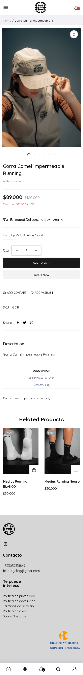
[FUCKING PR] (40, 8)
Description (41, 371)
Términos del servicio (18, 606)
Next (75, 469)
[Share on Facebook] (17, 322)
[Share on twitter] (24, 322)
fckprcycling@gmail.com (21, 571)
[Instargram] (5, 544)
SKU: (6, 307)
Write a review (12, 181)
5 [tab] (49, 155)
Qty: (6, 250)
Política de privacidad (19, 596)
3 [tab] (39, 155)
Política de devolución (19, 601)
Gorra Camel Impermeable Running (33, 169)
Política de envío (15, 611)
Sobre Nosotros (15, 616)
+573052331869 (14, 566)
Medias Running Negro (62, 481)
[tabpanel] (41, 87)
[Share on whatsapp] (31, 322)
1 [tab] (29, 155)
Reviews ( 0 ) (41, 385)
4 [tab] (44, 155)
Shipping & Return (41, 378)
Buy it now (41, 274)
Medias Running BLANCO (15, 484)
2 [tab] (34, 155)
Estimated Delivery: (24, 220)
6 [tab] (54, 155)
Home (7, 20)
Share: (7, 323)
